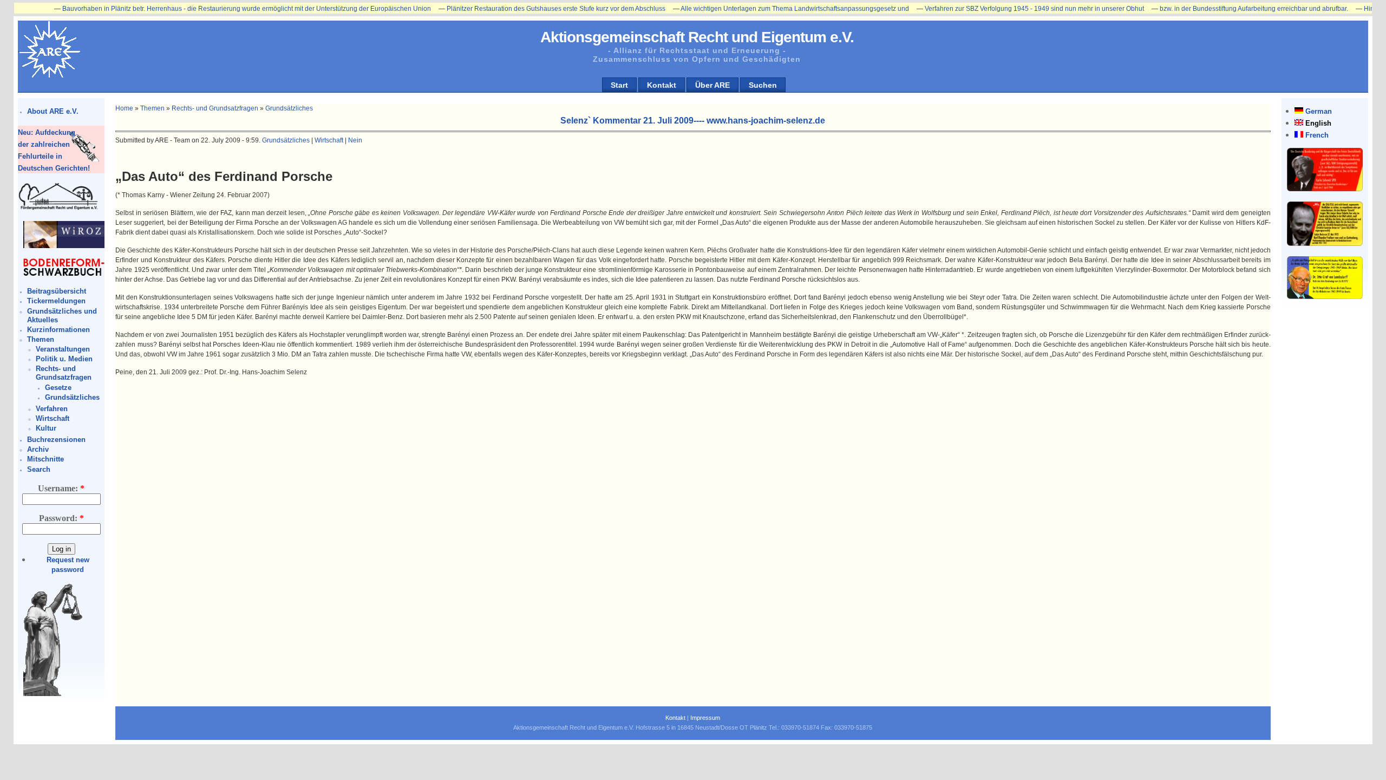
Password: (61, 518)
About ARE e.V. (53, 111)
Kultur (46, 428)
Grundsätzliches (72, 397)
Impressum (705, 717)
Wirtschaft (52, 418)
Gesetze (58, 388)
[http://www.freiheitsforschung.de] (58, 208)
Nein (355, 140)
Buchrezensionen (56, 439)
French (1317, 135)
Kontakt (661, 85)
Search (38, 469)
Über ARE (712, 85)
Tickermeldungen (56, 301)
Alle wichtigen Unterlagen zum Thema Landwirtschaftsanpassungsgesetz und (765, 8)
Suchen (763, 85)
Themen (40, 339)
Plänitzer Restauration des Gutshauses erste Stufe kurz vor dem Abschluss (526, 8)
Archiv (38, 449)
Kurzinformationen (58, 330)
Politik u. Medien (64, 359)
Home (124, 108)
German (1318, 111)
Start (619, 85)
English (1318, 123)
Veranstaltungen (63, 349)
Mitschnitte (45, 459)
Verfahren (52, 409)
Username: (61, 488)
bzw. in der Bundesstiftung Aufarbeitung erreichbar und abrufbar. (1224, 8)
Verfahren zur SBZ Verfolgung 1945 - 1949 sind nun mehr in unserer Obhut (1004, 8)
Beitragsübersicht (56, 291)
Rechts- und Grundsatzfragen (63, 373)
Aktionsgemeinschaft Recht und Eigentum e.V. (697, 37)
